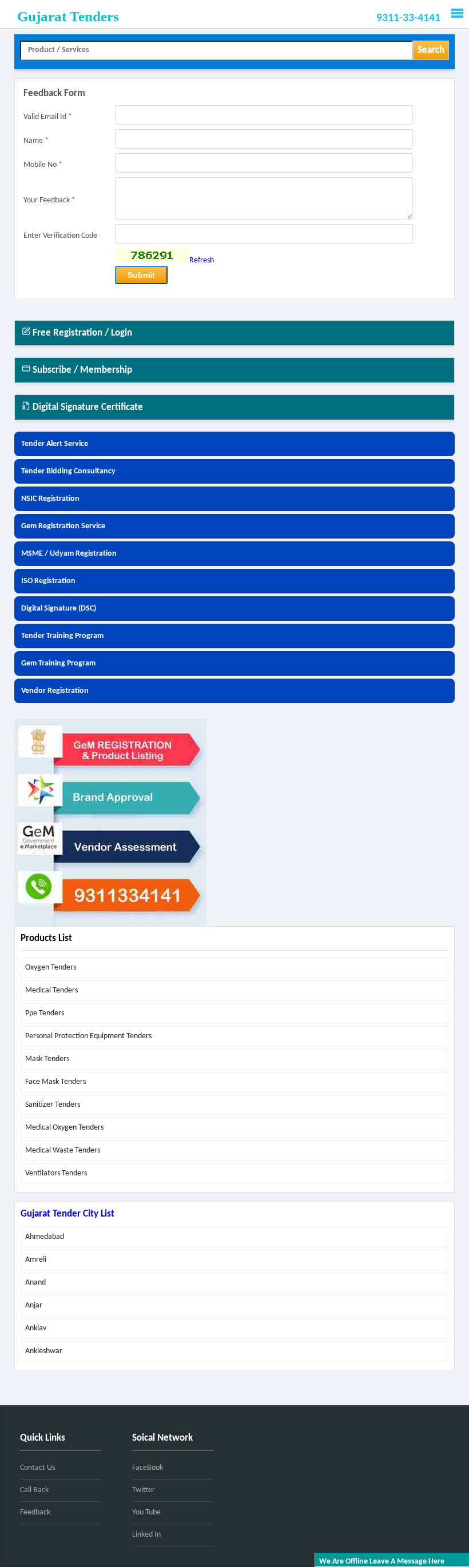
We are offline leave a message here (381, 1561)
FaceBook (147, 1468)
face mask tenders (55, 1082)
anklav (35, 1328)
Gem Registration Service (63, 526)
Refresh (201, 260)
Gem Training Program (58, 663)
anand (35, 1282)
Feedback (35, 1512)
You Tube (146, 1512)
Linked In (146, 1534)
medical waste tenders (62, 1150)
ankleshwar (43, 1351)
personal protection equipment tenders (88, 1036)
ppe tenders (44, 1013)
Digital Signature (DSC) (58, 608)
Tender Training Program (62, 636)
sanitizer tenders (52, 1105)
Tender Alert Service (54, 444)
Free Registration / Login (81, 333)
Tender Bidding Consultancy (68, 471)
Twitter (143, 1490)
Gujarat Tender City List (67, 1214)
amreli (35, 1259)
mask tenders (47, 1059)
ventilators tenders (56, 1173)
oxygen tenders (50, 967)
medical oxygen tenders (64, 1127)
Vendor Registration (55, 691)
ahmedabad (44, 1237)
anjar (33, 1305)
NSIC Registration (50, 499)
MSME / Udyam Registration (69, 553)
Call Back (34, 1490)
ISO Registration (48, 581)
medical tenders (51, 990)
